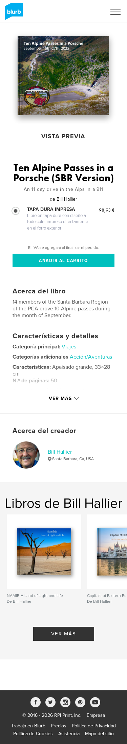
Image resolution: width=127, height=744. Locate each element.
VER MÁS (63, 634)
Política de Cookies (33, 734)
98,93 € (106, 210)
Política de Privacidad (94, 726)
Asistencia (69, 734)
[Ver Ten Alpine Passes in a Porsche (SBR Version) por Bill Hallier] (63, 75)
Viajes (69, 346)
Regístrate (87, 12)
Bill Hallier (60, 452)
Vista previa (63, 136)
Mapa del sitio (99, 734)
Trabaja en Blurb (28, 726)
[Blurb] (12, 14)
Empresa (96, 715)
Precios (58, 726)
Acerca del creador (44, 431)
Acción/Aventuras (91, 356)
